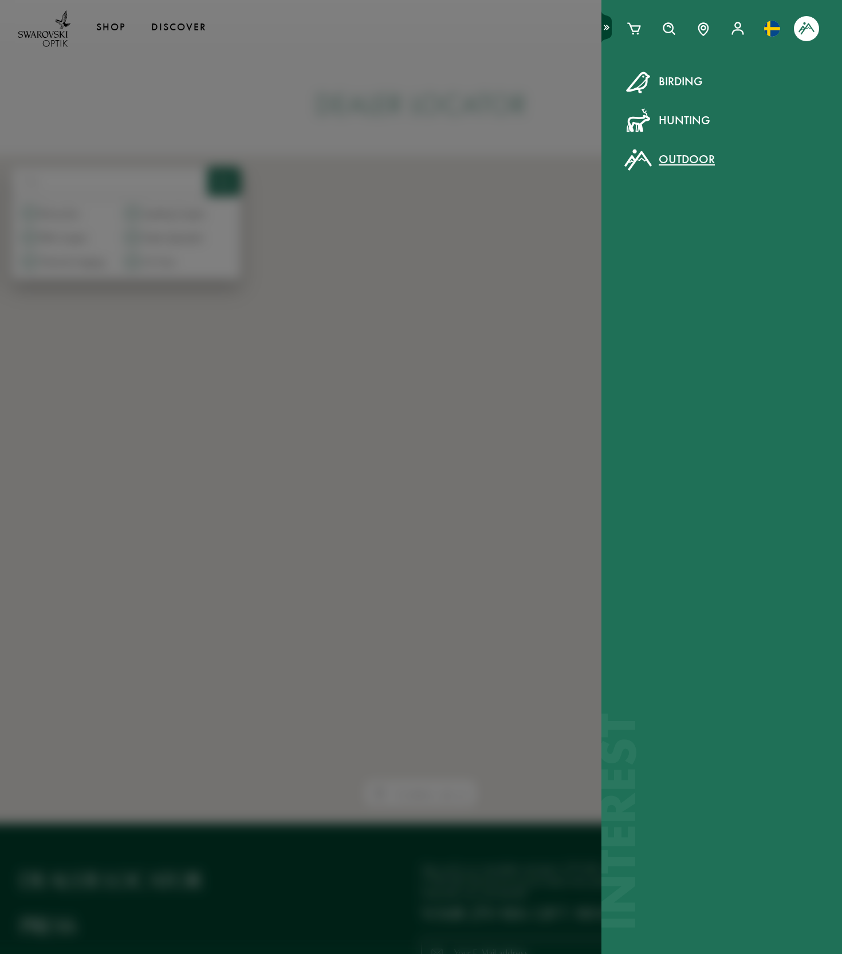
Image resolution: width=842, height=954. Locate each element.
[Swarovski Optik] (44, 28)
